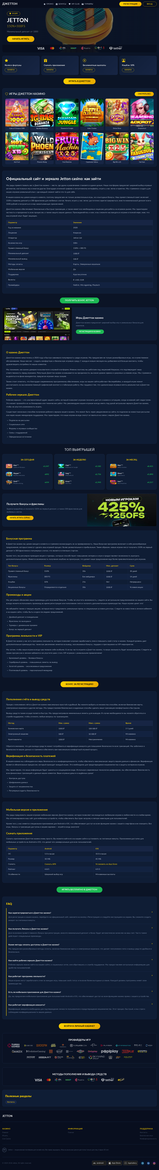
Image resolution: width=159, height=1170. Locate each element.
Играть (5, 1135)
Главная (5, 1132)
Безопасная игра (146, 1135)
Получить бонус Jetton (79, 300)
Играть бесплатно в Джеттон (79, 890)
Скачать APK (50, 864)
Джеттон (9, 4)
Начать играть (20, 39)
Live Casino (6, 1139)
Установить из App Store (106, 864)
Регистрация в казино (90, 331)
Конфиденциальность (148, 1139)
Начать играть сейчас (20, 518)
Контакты (11, 1102)
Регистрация (130, 4)
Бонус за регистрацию (79, 684)
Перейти (10, 70)
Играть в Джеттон (79, 81)
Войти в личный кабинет (79, 1026)
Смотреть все (144, 94)
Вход (149, 4)
